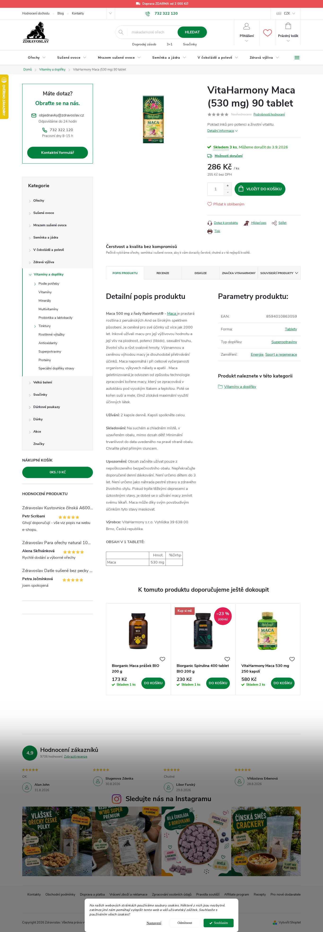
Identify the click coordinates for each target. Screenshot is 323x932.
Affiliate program (236, 894)
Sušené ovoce (43, 213)
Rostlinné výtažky (52, 334)
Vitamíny (45, 292)
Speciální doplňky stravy (56, 368)
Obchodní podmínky (60, 894)
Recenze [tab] (163, 273)
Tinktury (45, 326)
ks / (58, 472)
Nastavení (154, 923)
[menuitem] (37, 57)
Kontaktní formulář (57, 152)
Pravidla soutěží (207, 894)
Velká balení (42, 382)
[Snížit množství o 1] (227, 192)
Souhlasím (221, 923)
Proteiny (45, 360)
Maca (172, 313)
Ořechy (38, 200)
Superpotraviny (50, 351)
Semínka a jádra (45, 237)
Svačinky (190, 44)
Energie (257, 354)
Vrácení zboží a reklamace (128, 894)
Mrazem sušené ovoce (49, 225)
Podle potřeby (49, 283)
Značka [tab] (238, 273)
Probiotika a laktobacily (55, 317)
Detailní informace (220, 131)
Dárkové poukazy (46, 407)
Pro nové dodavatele (286, 894)
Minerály (45, 300)
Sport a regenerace (281, 354)
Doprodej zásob (144, 44)
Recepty (260, 894)
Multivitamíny (48, 309)
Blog (60, 13)
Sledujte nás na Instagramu (168, 798)
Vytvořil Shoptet (290, 922)
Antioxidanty (48, 343)
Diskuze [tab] (201, 273)
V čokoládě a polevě (48, 250)
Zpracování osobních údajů (172, 894)
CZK (287, 13)
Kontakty (78, 13)
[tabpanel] (138, 649)
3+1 (169, 44)
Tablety (291, 329)
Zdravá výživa (43, 262)
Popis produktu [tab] (125, 273)
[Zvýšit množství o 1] (227, 186)
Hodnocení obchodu (35, 13)
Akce (37, 431)
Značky (38, 444)
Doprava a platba (92, 894)
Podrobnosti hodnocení (269, 114)
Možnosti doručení (229, 156)
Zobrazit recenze (75, 756)
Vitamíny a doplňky (48, 274)
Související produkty (276, 273)
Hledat (192, 32)
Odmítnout (185, 923)
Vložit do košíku (264, 189)
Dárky (38, 419)
